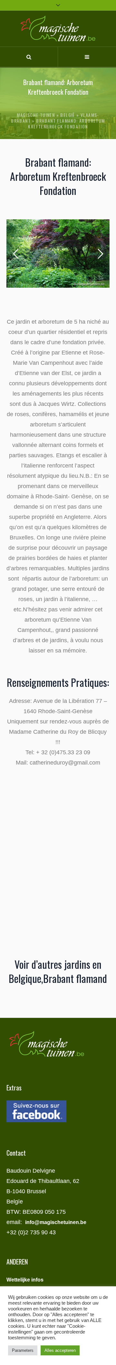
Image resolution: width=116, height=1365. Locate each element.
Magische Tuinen (36, 114)
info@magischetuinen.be (55, 1222)
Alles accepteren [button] (60, 1350)
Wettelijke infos (25, 1279)
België (67, 114)
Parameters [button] (23, 1350)
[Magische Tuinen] (58, 28)
